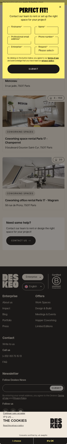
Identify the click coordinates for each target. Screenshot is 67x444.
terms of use (53, 58)
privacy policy (48, 61)
